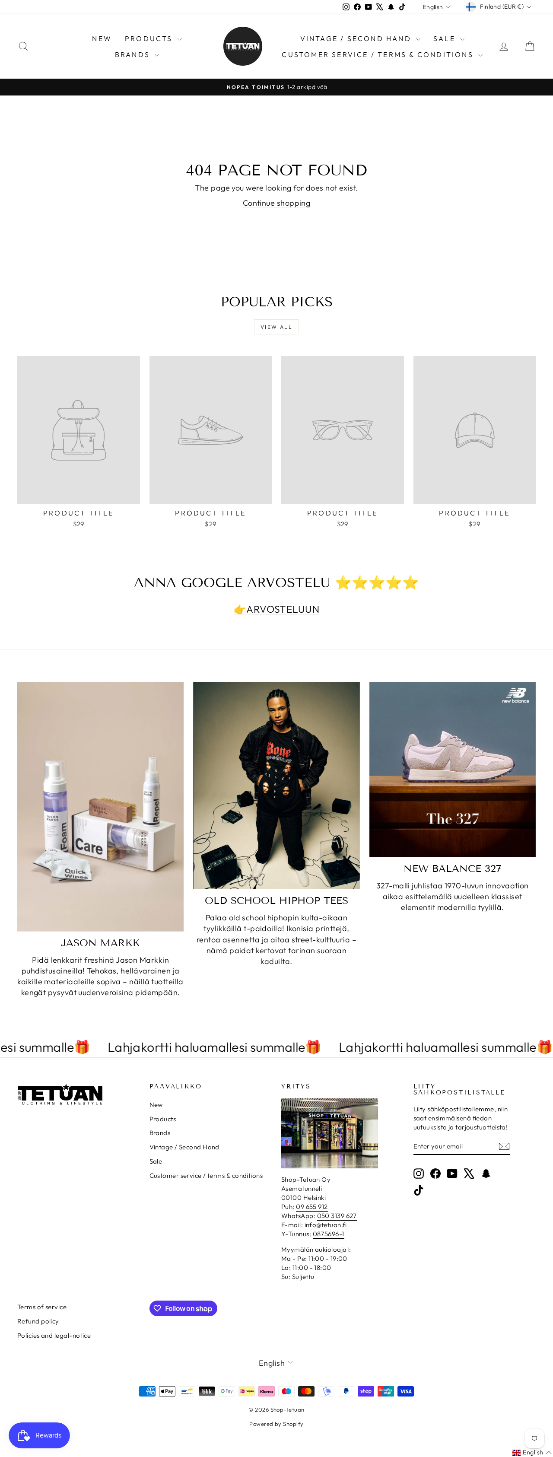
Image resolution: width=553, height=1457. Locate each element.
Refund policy (38, 1321)
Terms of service (42, 1307)
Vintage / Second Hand (357, 38)
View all (276, 327)
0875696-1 (328, 1234)
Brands (134, 54)
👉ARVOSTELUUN (276, 609)
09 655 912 (312, 1207)
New (102, 38)
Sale (445, 38)
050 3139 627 (337, 1216)
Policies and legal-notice (54, 1335)
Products (150, 38)
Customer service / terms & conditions (379, 54)
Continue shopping (277, 203)
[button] (532, 1452)
